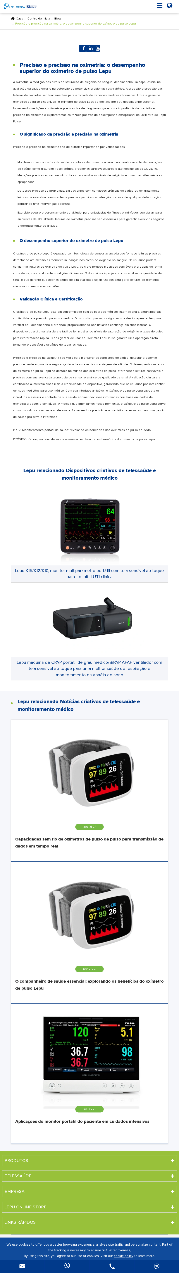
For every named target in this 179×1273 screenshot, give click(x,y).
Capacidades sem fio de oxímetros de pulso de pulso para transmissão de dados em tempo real (89, 842)
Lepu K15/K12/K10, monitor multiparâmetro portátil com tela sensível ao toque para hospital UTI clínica (89, 574)
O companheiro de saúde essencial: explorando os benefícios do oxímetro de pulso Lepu (91, 439)
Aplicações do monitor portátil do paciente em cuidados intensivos (82, 1121)
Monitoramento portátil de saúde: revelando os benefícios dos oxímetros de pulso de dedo (86, 430)
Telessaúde (18, 1176)
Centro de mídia (39, 18)
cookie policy (123, 1256)
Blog (57, 18)
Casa (19, 18)
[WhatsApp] (67, 1266)
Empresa (14, 1191)
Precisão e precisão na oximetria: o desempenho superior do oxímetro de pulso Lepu (75, 23)
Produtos (16, 1160)
